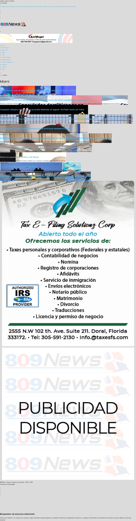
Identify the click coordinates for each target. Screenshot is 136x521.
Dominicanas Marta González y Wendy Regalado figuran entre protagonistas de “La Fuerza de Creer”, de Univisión (56, 138)
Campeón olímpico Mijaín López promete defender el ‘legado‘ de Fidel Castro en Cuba (42, 109)
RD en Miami (5, 47)
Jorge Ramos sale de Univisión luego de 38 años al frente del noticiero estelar (38, 90)
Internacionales (6, 59)
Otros (3, 69)
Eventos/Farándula (7, 62)
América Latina (6, 57)
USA (3, 55)
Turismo (4, 67)
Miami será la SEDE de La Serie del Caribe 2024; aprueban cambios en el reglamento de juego (45, 176)
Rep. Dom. (5, 50)
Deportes (4, 64)
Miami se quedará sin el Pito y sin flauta (19, 157)
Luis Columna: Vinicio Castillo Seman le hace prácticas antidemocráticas (35, 128)
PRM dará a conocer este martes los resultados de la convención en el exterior (38, 147)
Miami (3, 52)
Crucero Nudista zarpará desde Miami (18, 166)
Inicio (3, 45)
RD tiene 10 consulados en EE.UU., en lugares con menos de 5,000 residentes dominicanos (43, 100)
